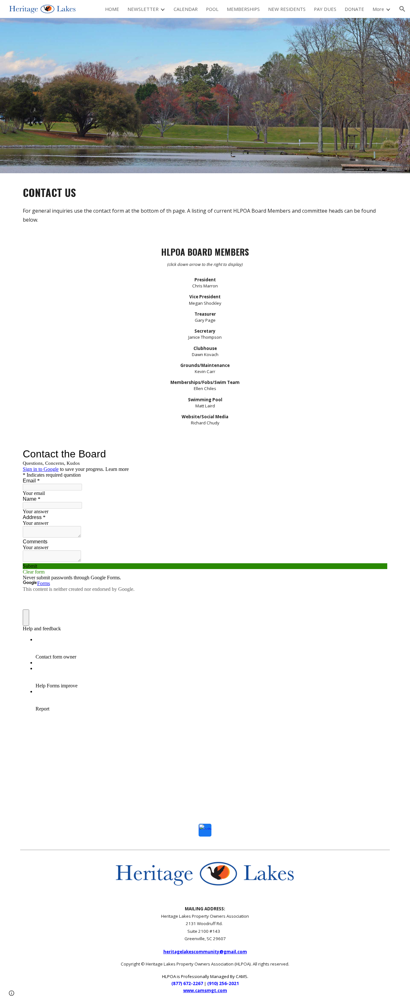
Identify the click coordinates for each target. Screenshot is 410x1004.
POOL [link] (212, 9)
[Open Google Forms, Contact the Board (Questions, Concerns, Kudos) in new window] (377, 454)
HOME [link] (112, 9)
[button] (402, 9)
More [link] (378, 9)
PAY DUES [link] (325, 9)
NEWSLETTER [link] (143, 9)
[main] (205, 204)
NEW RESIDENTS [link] (287, 9)
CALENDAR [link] (186, 9)
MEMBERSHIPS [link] (243, 9)
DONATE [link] (354, 9)
